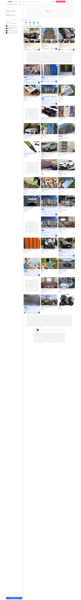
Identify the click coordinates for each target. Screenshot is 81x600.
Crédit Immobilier (24, 1)
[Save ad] (39, 29)
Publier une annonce (61, 1)
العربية (71, 1)
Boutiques (33, 1)
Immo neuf (20, 1)
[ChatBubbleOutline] (35, 50)
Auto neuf (16, 1)
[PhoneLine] (39, 50)
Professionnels (13, 23)
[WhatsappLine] (37, 50)
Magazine (37, 1)
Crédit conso (29, 1)
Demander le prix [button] (28, 98)
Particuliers (8, 23)
